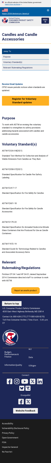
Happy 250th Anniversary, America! (15, 13)
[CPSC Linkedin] (40, 381)
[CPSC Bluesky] (22, 388)
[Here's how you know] (25, 3)
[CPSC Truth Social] (29, 388)
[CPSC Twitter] (33, 381)
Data (31, 357)
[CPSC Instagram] (17, 381)
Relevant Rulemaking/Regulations (18, 67)
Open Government (10, 437)
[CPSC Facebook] (10, 381)
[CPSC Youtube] (25, 381)
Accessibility (7, 423)
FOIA (4, 442)
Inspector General (10, 447)
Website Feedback (25, 410)
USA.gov (32, 365)
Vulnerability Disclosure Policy (15, 428)
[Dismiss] (48, 10)
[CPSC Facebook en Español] (22, 401)
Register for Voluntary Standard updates (24, 100)
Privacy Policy (8, 433)
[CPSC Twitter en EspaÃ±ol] (29, 401)
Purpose (7, 57)
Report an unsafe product (25, 290)
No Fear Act (7, 451)
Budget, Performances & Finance (11, 354)
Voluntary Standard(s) (12, 62)
